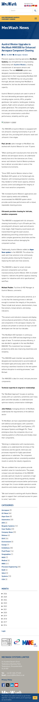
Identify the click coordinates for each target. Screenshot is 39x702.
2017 (5, 622)
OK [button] (35, 698)
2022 (5, 606)
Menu (35, 18)
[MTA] (17, 642)
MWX (3, 563)
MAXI (4, 557)
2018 (5, 619)
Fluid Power (6, 551)
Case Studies (6, 529)
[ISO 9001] (6, 642)
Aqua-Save (5, 516)
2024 (5, 600)
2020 (5, 613)
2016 (5, 625)
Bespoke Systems (8, 526)
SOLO (4, 573)
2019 (5, 616)
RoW (3, 570)
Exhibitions (6, 548)
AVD (3, 523)
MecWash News (15, 27)
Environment (6, 542)
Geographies (6, 554)
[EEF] (29, 643)
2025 (5, 597)
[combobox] (21, 10)
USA (3, 579)
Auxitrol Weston (20, 64)
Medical (4, 560)
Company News (7, 532)
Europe (4, 545)
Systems (5, 576)
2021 (5, 609)
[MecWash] (9, 4)
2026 (5, 594)
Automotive (6, 519)
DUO (3, 538)
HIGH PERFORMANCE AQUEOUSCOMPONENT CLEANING (10, 18)
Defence (4, 535)
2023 (5, 603)
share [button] (26, 55)
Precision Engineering (9, 567)
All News (5, 513)
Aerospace (18, 55)
